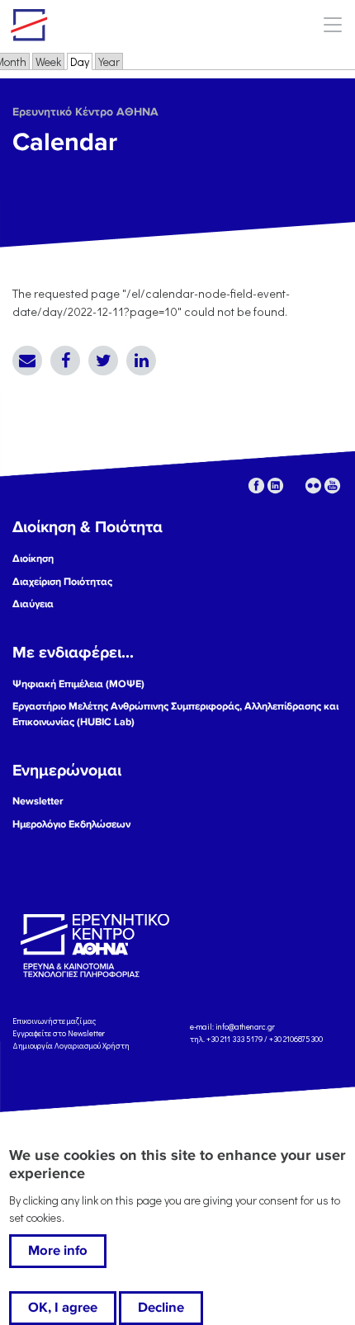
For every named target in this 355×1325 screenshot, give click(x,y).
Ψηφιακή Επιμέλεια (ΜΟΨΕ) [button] (78, 684)
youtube (332, 485)
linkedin (275, 485)
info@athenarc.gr (245, 1027)
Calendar (64, 142)
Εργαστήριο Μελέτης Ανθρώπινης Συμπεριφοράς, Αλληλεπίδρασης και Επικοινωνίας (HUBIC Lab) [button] (175, 714)
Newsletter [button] (38, 801)
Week (48, 61)
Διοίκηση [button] (33, 558)
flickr (313, 485)
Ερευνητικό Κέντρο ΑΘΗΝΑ (85, 112)
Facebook (65, 360)
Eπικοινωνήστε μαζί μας (54, 1021)
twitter (294, 485)
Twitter (103, 360)
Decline (161, 1307)
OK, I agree (62, 1307)
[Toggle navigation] (332, 24)
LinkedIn (141, 360)
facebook (256, 485)
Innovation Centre (101, 24)
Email (27, 360)
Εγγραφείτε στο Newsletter (59, 1033)
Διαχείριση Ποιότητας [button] (62, 581)
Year (109, 61)
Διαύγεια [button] (33, 604)
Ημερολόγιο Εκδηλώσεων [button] (71, 824)
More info (58, 1250)
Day (81, 61)
